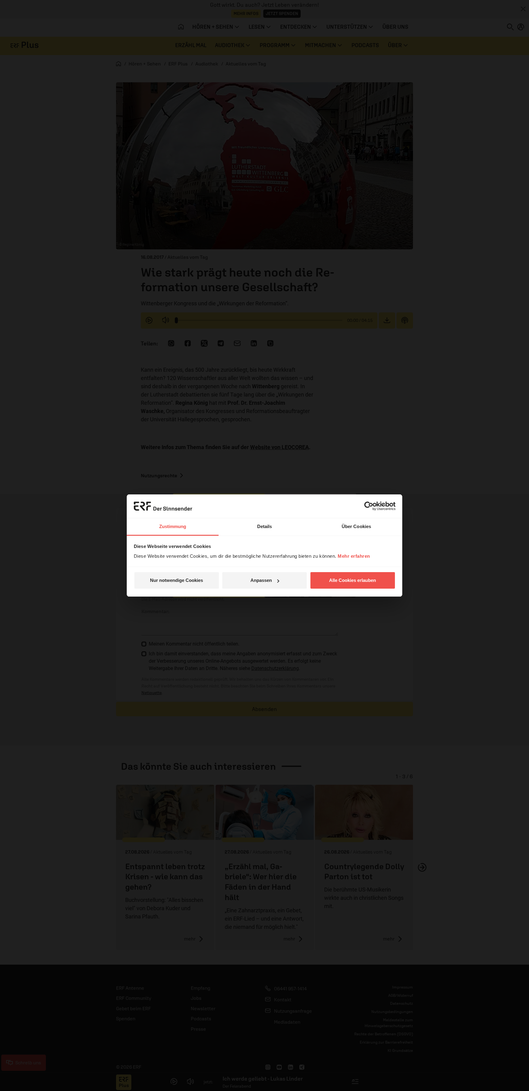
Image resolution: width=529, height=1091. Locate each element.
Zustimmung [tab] (172, 526)
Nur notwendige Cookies (176, 580)
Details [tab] (264, 526)
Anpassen (261, 580)
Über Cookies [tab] (356, 526)
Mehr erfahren (354, 556)
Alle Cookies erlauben (352, 580)
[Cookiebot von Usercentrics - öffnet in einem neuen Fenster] (369, 506)
